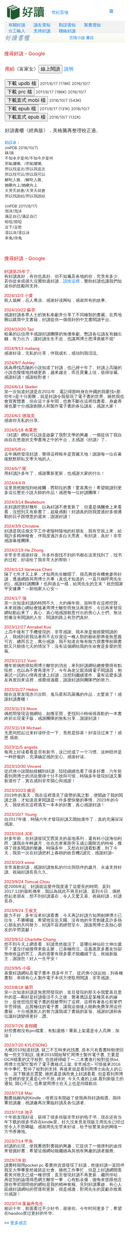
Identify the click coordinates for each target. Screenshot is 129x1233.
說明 (69, 69)
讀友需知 (42, 25)
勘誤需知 (67, 25)
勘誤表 (10, 142)
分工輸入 (16, 31)
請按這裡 (71, 281)
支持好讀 (42, 31)
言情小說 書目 (81, 37)
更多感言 (18, 1222)
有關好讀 (16, 25)
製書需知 (92, 25)
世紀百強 (60, 12)
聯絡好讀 (67, 31)
